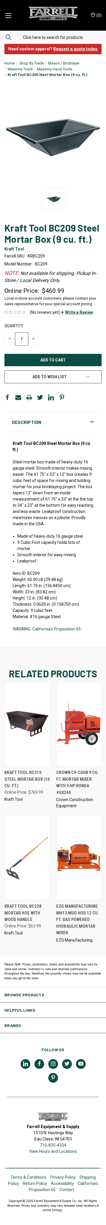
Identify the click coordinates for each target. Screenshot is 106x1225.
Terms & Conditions (28, 1177)
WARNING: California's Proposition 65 (47, 629)
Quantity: (14, 325)
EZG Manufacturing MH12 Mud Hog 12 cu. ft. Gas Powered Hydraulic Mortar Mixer (77, 919)
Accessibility (62, 1183)
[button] (77, 312)
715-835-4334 (53, 1145)
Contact (66, 1189)
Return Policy (35, 1183)
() (98, 15)
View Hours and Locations (53, 1151)
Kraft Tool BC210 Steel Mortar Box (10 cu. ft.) (27, 779)
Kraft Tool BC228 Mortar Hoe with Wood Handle (23, 913)
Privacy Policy (63, 1177)
